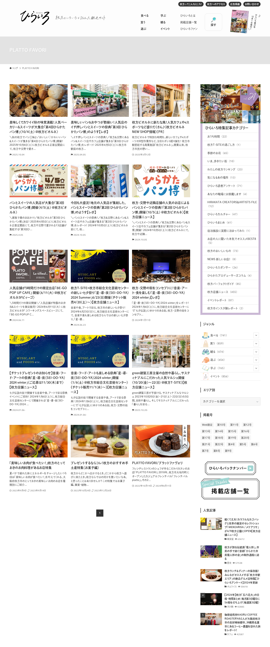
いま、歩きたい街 (220, 161)
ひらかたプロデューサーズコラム (229, 275)
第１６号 (245, 431)
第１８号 (219, 438)
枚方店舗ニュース (222, 292)
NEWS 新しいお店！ (221, 259)
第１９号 (232, 438)
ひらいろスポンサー (222, 267)
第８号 (216, 451)
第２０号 (245, 438)
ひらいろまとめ (219, 222)
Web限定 (207, 425)
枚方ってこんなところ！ (191, 4)
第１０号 (221, 425)
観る (162, 22)
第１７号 (206, 438)
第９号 (228, 451)
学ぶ (163, 15)
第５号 (243, 444)
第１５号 (232, 431)
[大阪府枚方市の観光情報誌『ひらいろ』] (35, 18)
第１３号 (206, 431)
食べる (144, 15)
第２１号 (206, 444)
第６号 (254, 444)
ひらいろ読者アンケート (224, 185)
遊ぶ (143, 28)
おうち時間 (217, 136)
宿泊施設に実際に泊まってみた (228, 230)
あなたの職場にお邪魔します (227, 194)
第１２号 (247, 425)
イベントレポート (220, 300)
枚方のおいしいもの (222, 251)
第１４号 (219, 431)
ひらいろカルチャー (222, 214)
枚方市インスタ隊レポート (225, 308)
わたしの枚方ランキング (225, 169)
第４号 (231, 444)
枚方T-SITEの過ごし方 (224, 144)
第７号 (205, 451)
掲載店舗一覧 (188, 22)
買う (143, 22)
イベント (165, 28)
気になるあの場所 (221, 177)
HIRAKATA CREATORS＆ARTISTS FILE (232, 204)
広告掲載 (235, 4)
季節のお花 (217, 153)
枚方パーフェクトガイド (224, 283)
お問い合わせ (252, 4)
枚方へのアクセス (216, 4)
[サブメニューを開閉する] (256, 335)
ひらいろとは (187, 15)
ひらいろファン (188, 28)
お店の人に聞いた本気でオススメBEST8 (231, 240)
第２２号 (219, 444)
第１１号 (234, 425)
